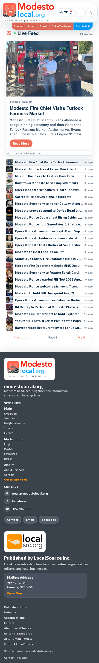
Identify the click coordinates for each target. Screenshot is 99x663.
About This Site (14, 469)
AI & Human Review (18, 638)
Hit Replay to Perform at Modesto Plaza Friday (49, 307)
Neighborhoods (14, 423)
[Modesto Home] (28, 12)
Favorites (10, 453)
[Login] (90, 12)
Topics (8, 428)
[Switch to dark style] (80, 12)
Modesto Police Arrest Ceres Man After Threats (49, 169)
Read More (21, 143)
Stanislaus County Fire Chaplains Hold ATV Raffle (49, 258)
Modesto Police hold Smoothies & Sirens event (49, 224)
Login (7, 444)
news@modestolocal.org (27, 493)
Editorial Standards (18, 633)
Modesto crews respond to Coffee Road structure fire (49, 210)
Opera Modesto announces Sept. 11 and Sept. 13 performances (49, 231)
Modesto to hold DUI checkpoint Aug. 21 (44, 293)
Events (8, 432)
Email (30, 519)
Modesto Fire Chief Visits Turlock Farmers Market (48, 162)
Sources (9, 418)
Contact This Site (15, 657)
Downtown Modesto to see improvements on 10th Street (49, 183)
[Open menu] (10, 12)
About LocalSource (17, 628)
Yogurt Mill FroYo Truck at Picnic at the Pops (48, 320)
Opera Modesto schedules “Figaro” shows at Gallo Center (49, 189)
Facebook (16, 501)
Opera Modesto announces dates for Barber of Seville (49, 300)
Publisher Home (15, 607)
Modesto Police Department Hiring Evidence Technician (49, 217)
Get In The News (61, 26)
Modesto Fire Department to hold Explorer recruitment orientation (49, 314)
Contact (18, 26)
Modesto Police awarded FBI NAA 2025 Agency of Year (49, 279)
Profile (8, 448)
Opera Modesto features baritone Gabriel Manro (49, 238)
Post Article (83, 26)
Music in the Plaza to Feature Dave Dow (44, 176)
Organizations (14, 617)
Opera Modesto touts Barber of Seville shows (49, 245)
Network (10, 612)
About (31, 26)
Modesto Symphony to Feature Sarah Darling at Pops (49, 272)
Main (8, 408)
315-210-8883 (19, 509)
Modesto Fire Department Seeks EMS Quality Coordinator (49, 265)
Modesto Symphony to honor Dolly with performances (49, 203)
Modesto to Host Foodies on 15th (39, 251)
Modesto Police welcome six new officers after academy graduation (49, 286)
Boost (43, 26)
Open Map (14, 593)
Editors (9, 622)
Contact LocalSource (19, 644)
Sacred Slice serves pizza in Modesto (43, 196)
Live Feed (10, 413)
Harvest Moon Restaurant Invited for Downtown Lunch (49, 327)
